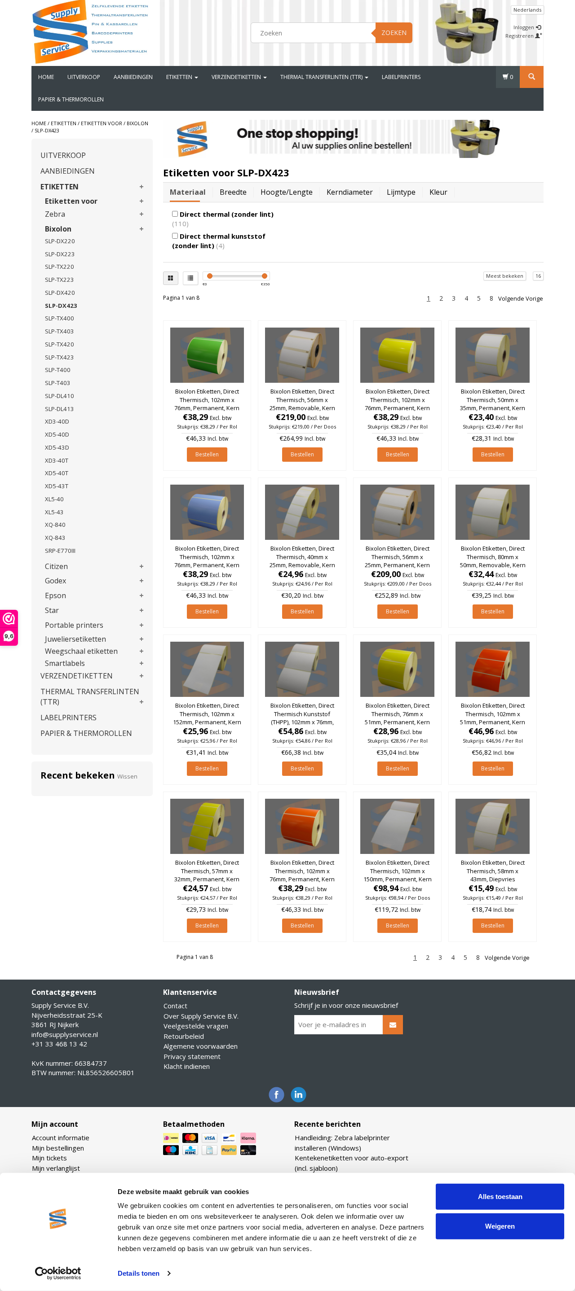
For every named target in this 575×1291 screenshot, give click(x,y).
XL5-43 (54, 512)
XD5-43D (57, 447)
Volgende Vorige (520, 298)
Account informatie (60, 1137)
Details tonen (138, 1273)
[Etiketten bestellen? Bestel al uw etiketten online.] (90, 31)
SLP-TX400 (59, 318)
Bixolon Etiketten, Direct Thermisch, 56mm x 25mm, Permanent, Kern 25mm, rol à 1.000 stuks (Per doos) (397, 564)
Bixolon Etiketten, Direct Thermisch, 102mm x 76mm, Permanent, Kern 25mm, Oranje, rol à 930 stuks (302, 878)
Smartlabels (65, 663)
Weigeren (500, 1226)
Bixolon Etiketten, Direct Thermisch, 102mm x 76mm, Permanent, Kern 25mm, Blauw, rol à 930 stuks (206, 564)
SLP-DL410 (59, 396)
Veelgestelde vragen (196, 1025)
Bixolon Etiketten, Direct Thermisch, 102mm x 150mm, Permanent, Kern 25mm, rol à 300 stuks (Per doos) (397, 878)
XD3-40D (57, 421)
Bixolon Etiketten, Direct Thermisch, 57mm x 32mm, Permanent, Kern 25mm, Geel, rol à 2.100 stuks (206, 878)
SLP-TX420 (59, 344)
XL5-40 (54, 499)
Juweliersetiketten (75, 639)
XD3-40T (56, 460)
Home (46, 77)
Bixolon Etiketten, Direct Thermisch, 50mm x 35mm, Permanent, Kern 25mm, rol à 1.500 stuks (492, 403)
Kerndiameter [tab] (350, 192)
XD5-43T (56, 486)
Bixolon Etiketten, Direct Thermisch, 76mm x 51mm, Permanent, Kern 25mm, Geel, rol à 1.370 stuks (397, 721)
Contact (175, 1005)
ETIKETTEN (180, 77)
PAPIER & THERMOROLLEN (71, 99)
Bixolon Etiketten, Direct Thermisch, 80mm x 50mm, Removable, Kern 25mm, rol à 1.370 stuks (493, 560)
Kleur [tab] (438, 192)
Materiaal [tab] (188, 192)
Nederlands (527, 9)
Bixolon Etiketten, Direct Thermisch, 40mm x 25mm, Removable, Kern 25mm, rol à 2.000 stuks (302, 560)
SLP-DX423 (47, 130)
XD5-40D (57, 434)
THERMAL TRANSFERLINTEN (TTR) (322, 77)
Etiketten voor (101, 123)
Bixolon (137, 123)
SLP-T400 (58, 370)
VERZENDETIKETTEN (237, 77)
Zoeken (394, 32)
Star (52, 610)
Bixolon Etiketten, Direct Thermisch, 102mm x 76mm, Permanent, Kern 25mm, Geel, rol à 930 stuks (397, 407)
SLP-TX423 (59, 357)
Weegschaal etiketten (81, 651)
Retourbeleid (184, 1036)
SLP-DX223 (60, 254)
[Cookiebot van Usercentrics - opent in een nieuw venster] (58, 1273)
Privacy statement (192, 1056)
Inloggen (524, 27)
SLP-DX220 (60, 241)
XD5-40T (56, 473)
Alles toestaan (500, 1196)
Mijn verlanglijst (56, 1168)
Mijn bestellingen (58, 1147)
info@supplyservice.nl (64, 1034)
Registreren (520, 35)
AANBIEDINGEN (133, 77)
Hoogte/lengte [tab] (287, 192)
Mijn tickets (49, 1157)
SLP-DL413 (59, 409)
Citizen (56, 566)
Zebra (55, 214)
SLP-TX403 (59, 331)
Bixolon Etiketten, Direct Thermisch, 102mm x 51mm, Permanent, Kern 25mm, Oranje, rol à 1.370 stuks (492, 721)
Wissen (127, 776)
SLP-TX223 (59, 280)
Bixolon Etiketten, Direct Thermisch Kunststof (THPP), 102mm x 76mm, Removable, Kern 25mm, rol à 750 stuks (302, 721)
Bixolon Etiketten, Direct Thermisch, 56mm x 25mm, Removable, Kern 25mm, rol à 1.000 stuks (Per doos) (302, 407)
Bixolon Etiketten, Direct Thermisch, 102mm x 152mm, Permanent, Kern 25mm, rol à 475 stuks (207, 717)
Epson (55, 595)
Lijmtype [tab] (401, 192)
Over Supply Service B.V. (201, 1015)
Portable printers (74, 625)
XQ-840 (55, 525)
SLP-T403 (58, 383)
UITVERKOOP (83, 77)
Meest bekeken (504, 275)
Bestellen (207, 454)
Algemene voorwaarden (201, 1046)
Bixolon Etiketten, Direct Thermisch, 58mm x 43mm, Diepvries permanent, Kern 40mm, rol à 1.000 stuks (492, 878)
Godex (55, 581)
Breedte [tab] (233, 192)
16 (538, 275)
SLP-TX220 (59, 267)
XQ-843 (55, 538)
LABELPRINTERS (401, 77)
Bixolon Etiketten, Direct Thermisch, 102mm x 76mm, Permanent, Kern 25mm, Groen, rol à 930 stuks (206, 407)
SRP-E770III (60, 551)
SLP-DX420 (60, 293)
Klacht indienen (187, 1066)
